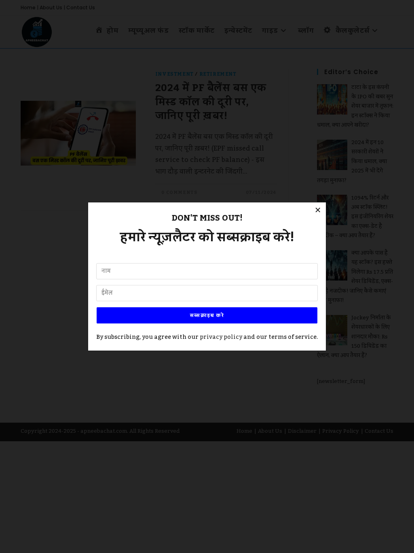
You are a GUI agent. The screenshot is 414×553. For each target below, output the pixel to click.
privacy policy (221, 337)
